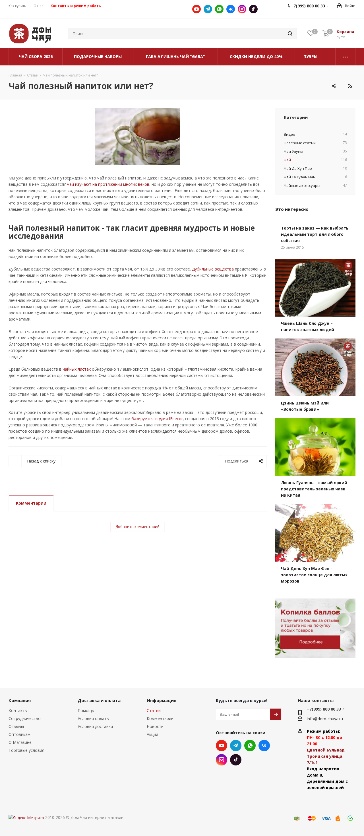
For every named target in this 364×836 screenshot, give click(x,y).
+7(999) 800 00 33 (324, 709)
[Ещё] (345, 56)
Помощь (86, 710)
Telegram (208, 9)
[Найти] (290, 33)
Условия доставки (95, 726)
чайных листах (77, 369)
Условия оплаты (93, 718)
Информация (161, 700)
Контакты (18, 710)
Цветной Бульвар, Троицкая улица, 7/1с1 (326, 756)
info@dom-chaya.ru (325, 718)
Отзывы (16, 726)
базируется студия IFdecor (157, 418)
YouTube (196, 9)
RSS (349, 86)
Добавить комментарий (137, 526)
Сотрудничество (25, 718)
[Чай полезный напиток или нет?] (138, 136)
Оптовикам (19, 734)
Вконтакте (230, 9)
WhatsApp (219, 9)
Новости (155, 726)
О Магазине (20, 742)
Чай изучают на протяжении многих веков (108, 184)
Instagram (242, 9)
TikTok (253, 9)
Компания (20, 700)
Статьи (154, 710)
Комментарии (31, 503)
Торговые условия (26, 750)
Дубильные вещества (213, 269)
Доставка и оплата (99, 700)
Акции (152, 734)
